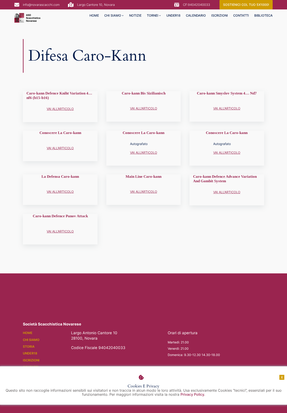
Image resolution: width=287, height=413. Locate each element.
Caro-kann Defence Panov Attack (60, 216)
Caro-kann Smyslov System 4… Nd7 (227, 93)
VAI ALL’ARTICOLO (60, 109)
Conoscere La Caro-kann (60, 133)
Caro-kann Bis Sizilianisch (143, 93)
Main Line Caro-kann (143, 176)
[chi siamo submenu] (123, 15)
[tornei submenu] (160, 15)
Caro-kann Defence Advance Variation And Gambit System (225, 178)
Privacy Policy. (192, 394)
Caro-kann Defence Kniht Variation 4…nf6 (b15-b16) (59, 95)
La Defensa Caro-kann (60, 176)
